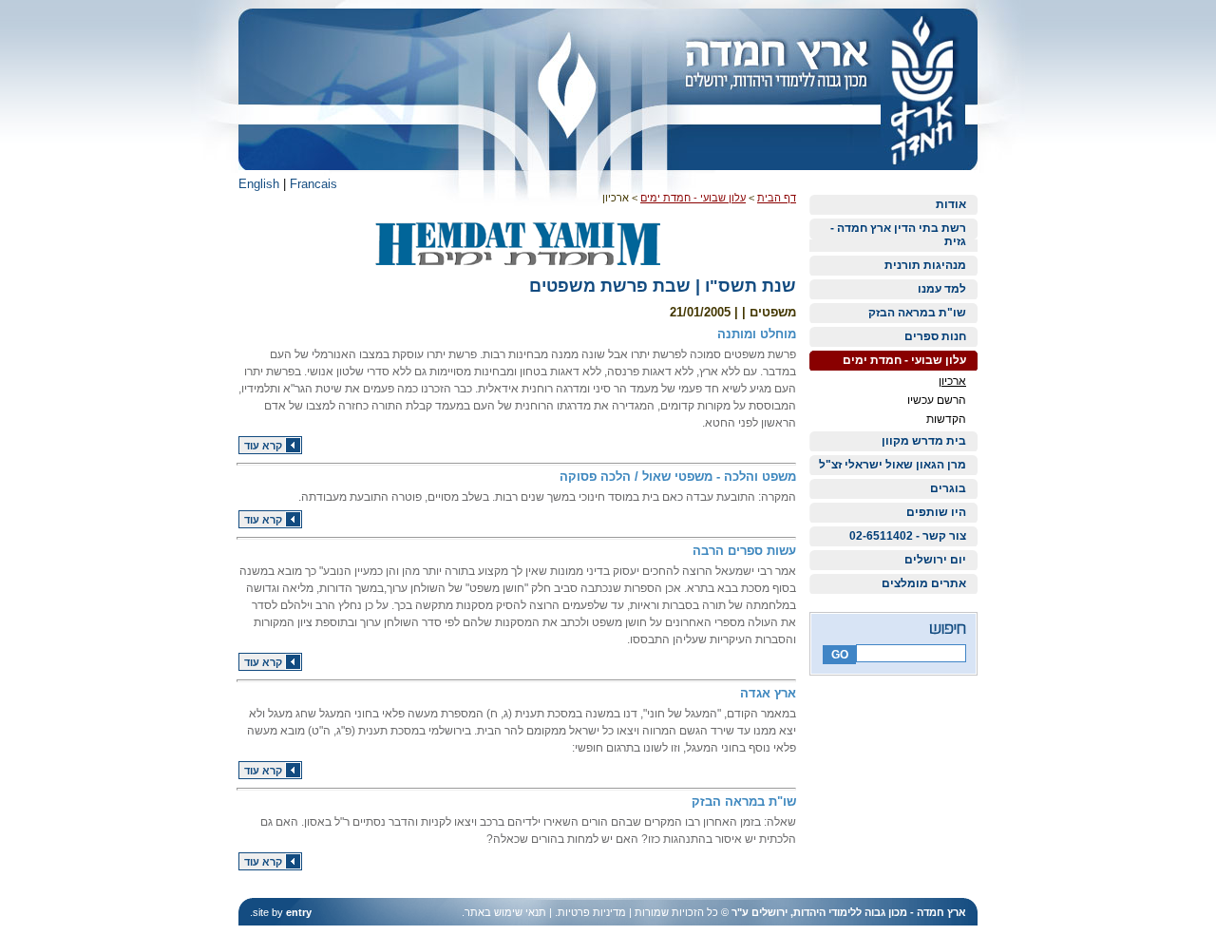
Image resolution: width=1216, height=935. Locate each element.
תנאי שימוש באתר (505, 912)
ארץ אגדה (768, 693)
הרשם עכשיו (936, 400)
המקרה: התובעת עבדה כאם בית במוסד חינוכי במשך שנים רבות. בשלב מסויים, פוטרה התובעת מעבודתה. (547, 497)
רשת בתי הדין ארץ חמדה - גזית (898, 234)
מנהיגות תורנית (925, 265)
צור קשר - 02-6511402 (907, 536)
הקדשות (946, 419)
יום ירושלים (935, 559)
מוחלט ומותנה (756, 334)
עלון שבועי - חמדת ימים (904, 360)
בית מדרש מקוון (924, 441)
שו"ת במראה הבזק (917, 312)
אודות (951, 204)
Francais (313, 184)
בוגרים (948, 488)
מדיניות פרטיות (592, 912)
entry (299, 912)
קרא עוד (263, 445)
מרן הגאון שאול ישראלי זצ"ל (892, 464)
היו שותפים (936, 512)
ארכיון (952, 381)
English (258, 184)
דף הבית (776, 197)
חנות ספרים (935, 336)
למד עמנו (942, 289)
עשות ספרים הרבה (744, 551)
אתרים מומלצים (924, 583)
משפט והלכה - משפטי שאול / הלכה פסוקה (678, 476)
